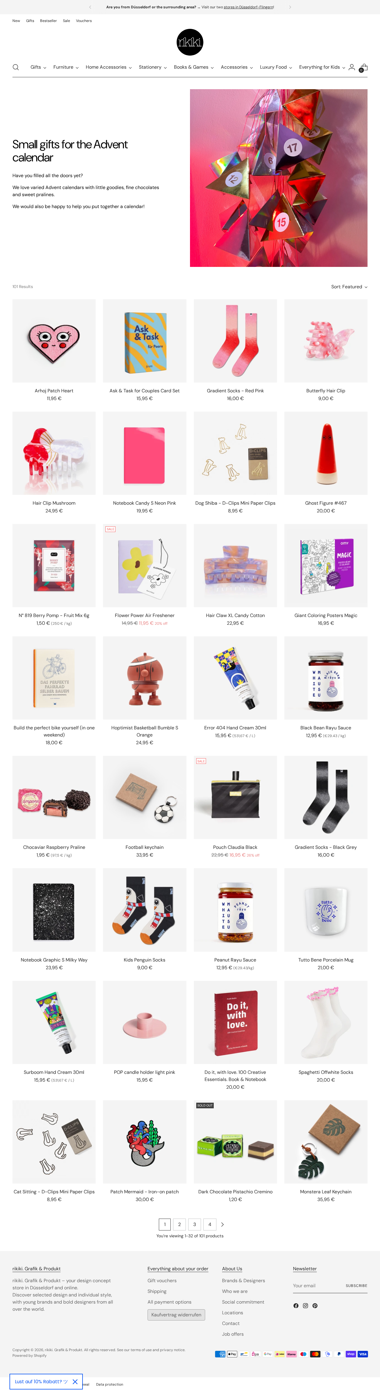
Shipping (157, 1291)
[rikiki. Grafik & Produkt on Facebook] (296, 1307)
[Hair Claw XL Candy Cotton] (235, 565)
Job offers (233, 1334)
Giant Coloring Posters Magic (325, 615)
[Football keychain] (144, 797)
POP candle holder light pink (144, 1072)
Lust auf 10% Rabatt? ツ (41, 1381)
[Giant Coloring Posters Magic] (326, 565)
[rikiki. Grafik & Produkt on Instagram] (306, 1307)
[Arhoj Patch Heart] (54, 341)
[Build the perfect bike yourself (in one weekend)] (54, 678)
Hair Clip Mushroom (54, 503)
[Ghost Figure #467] (326, 453)
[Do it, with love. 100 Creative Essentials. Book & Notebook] (235, 1022)
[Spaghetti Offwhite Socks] (326, 1022)
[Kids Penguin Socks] (144, 909)
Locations (232, 1313)
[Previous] (90, 7)
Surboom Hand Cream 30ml (54, 1072)
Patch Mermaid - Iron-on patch (144, 1192)
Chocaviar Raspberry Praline (54, 847)
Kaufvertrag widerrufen (176, 1315)
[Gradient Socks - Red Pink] (235, 341)
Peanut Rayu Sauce (235, 960)
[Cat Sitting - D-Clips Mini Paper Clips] (54, 1142)
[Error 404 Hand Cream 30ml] (235, 678)
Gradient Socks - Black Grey (326, 847)
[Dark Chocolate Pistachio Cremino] (235, 1142)
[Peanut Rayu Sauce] (235, 909)
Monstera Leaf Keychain (326, 1192)
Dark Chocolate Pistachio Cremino (235, 1192)
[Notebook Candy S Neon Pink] (144, 453)
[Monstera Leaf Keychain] (326, 1142)
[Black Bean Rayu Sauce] (326, 678)
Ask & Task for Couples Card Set (145, 391)
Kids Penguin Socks (144, 960)
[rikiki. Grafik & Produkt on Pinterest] (315, 1307)
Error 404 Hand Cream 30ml (235, 728)
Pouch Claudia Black (235, 847)
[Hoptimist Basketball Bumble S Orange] (144, 678)
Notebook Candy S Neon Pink (144, 503)
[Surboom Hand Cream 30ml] (54, 1022)
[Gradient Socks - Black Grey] (326, 797)
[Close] (75, 1381)
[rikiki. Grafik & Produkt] (190, 42)
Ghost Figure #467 (326, 503)
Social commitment (243, 1302)
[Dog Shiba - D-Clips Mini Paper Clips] (235, 453)
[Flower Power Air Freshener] (144, 565)
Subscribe (356, 1285)
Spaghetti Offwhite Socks (326, 1072)
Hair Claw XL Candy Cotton (235, 615)
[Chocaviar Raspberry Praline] (54, 797)
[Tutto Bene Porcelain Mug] (326, 909)
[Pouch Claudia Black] (235, 797)
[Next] (290, 7)
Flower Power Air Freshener (145, 615)
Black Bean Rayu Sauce (325, 728)
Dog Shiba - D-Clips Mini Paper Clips (235, 503)
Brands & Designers (243, 1280)
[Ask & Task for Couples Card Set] (144, 341)
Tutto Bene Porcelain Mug (326, 960)
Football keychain (145, 847)
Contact (231, 1323)
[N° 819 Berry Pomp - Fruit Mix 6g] (54, 565)
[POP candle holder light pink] (144, 1022)
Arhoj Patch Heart (54, 391)
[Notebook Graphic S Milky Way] (54, 909)
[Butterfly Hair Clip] (326, 341)
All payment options (169, 1302)
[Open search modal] (16, 67)
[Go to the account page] (352, 67)
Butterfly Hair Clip (325, 391)
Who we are (235, 1291)
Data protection (109, 1384)
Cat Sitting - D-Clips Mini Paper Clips (54, 1192)
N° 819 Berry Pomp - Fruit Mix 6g (54, 615)
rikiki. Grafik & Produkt (63, 1350)
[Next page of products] (222, 1224)
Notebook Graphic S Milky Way (54, 960)
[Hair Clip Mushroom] (54, 453)
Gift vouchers (162, 1280)
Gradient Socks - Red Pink (235, 391)
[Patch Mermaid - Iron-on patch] (144, 1142)
